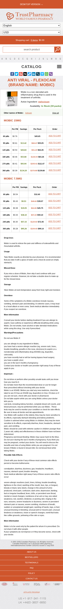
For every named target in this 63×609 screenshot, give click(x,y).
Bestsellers (31, 557)
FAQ (31, 568)
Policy (31, 573)
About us (31, 552)
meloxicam (43, 101)
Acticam (28, 113)
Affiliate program (32, 592)
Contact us (31, 579)
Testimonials (31, 563)
